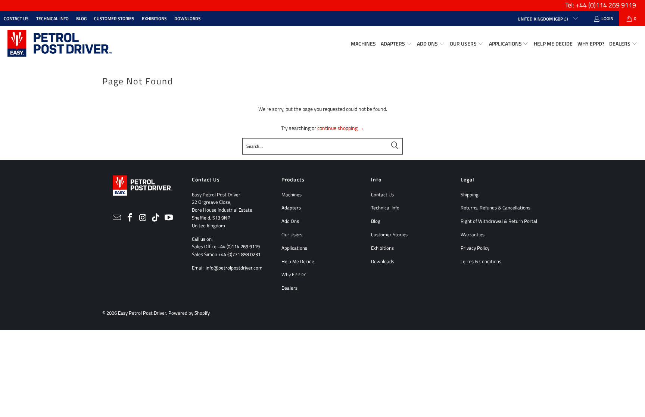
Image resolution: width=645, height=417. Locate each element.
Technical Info (52, 18)
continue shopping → (340, 128)
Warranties (472, 234)
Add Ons (290, 221)
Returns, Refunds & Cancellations (495, 207)
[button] (396, 44)
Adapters (291, 207)
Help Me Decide (297, 261)
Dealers (289, 288)
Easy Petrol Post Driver (142, 313)
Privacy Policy (475, 248)
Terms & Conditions (481, 261)
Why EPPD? (293, 274)
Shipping (470, 194)
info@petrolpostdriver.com (234, 267)
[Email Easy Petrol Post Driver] (117, 217)
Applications (294, 248)
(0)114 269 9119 (612, 5)
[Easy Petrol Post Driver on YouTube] (169, 217)
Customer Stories (114, 18)
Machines (291, 194)
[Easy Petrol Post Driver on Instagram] (143, 217)
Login (607, 18)
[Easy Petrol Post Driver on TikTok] (156, 217)
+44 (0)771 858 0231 (239, 254)
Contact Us (16, 18)
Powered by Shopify (189, 313)
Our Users (291, 234)
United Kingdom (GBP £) (543, 18)
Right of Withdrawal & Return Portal (499, 221)
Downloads (187, 18)
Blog (81, 18)
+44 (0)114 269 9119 (239, 246)
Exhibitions (154, 18)
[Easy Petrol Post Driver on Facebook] (129, 217)
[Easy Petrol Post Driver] (59, 44)
